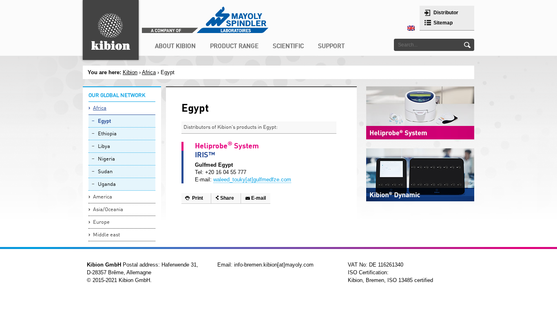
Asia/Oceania (108, 209)
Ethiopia (107, 134)
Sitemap (443, 23)
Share (227, 198)
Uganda (107, 184)
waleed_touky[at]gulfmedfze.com (252, 179)
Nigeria (106, 159)
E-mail (258, 198)
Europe (101, 222)
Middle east (106, 235)
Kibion (130, 72)
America (102, 197)
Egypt (104, 121)
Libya (104, 146)
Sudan (105, 171)
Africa (99, 108)
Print (197, 198)
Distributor (445, 12)
